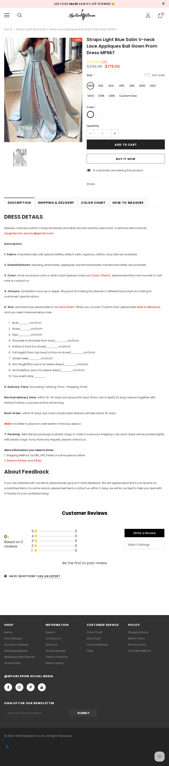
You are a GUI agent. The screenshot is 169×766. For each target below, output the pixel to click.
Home (8, 29)
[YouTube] (42, 687)
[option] (43, 90)
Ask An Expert (49, 576)
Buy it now (126, 159)
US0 (90, 86)
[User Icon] (148, 15)
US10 (142, 86)
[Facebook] (8, 687)
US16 (101, 96)
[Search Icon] (19, 15)
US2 (100, 86)
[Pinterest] (31, 687)
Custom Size (128, 96)
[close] (163, 4)
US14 (91, 96)
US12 (153, 86)
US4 (111, 86)
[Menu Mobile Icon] (6, 15)
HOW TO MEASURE (128, 202)
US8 (131, 86)
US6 (121, 86)
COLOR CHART (93, 202)
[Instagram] (19, 687)
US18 (112, 96)
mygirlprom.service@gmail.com (28, 233)
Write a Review (144, 533)
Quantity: (93, 126)
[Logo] (84, 15)
